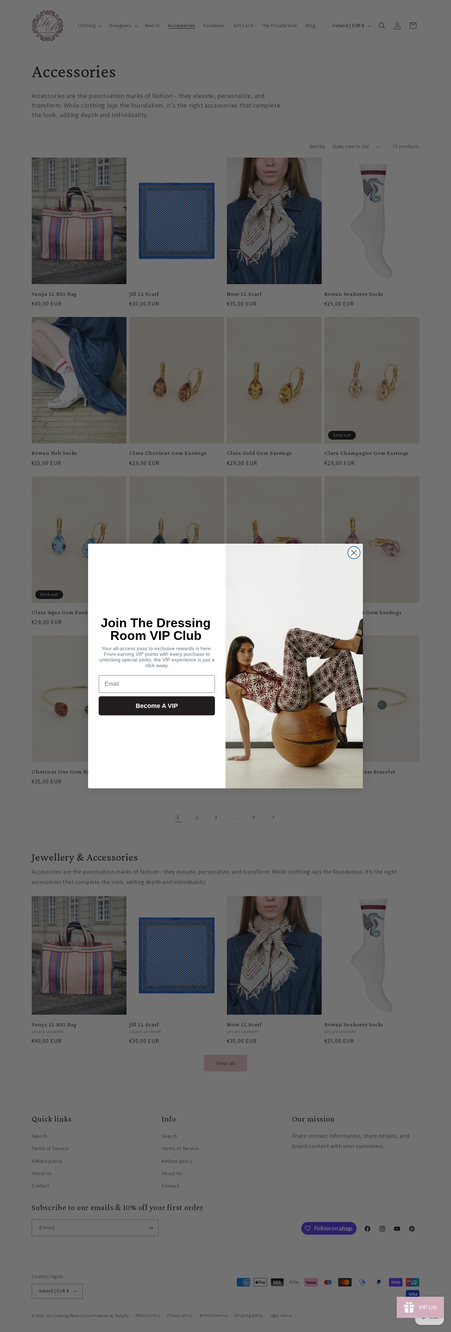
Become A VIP (157, 705)
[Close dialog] (354, 552)
